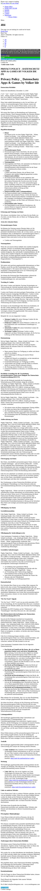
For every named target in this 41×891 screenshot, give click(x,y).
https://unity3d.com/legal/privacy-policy (22, 758)
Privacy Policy (12, 17)
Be (5, 43)
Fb (5, 45)
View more (4, 54)
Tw (6, 41)
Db (5, 40)
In (5, 46)
